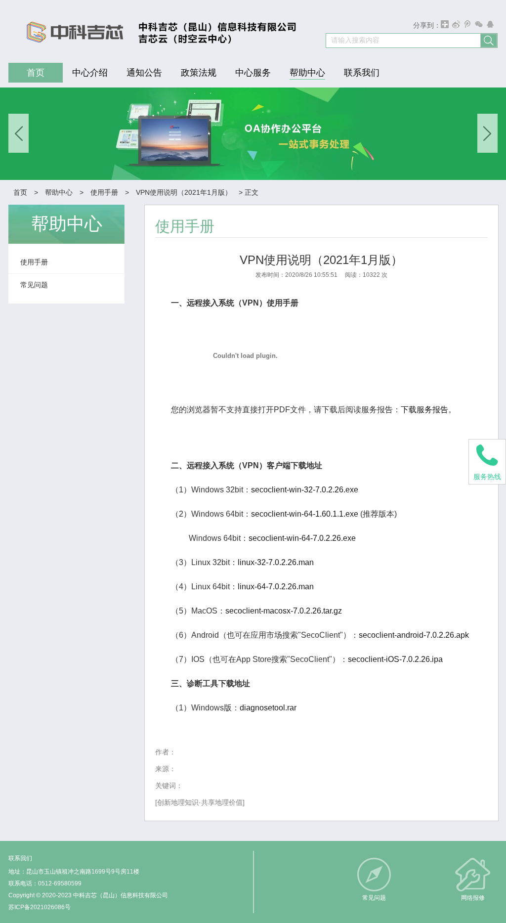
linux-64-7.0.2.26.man (276, 586)
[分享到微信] (479, 24)
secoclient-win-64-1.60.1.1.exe (304, 514)
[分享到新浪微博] (456, 24)
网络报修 (473, 897)
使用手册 (104, 192)
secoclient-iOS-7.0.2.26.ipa (395, 659)
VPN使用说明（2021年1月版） (184, 192)
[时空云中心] (156, 31)
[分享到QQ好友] (490, 24)
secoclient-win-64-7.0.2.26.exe (302, 538)
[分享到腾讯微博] (468, 24)
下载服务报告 (424, 409)
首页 (20, 192)
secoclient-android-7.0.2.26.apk (414, 635)
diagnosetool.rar (268, 707)
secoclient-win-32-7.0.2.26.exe (304, 489)
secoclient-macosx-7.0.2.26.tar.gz (283, 611)
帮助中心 (59, 192)
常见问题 (374, 897)
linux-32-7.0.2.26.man (276, 562)
